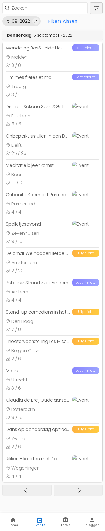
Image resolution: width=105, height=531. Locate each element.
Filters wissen (62, 21)
